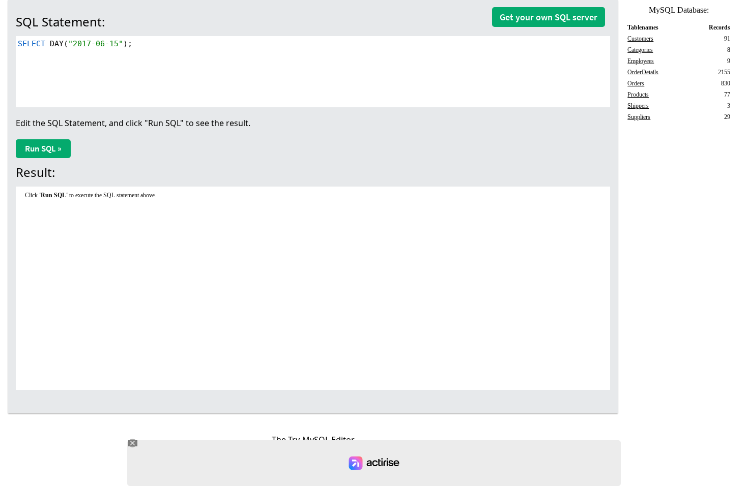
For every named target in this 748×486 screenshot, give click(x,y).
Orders (635, 83)
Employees (640, 61)
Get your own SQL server (548, 17)
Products (638, 94)
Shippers (638, 105)
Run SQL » (43, 148)
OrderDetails (642, 72)
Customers (640, 38)
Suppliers (638, 116)
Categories (640, 49)
